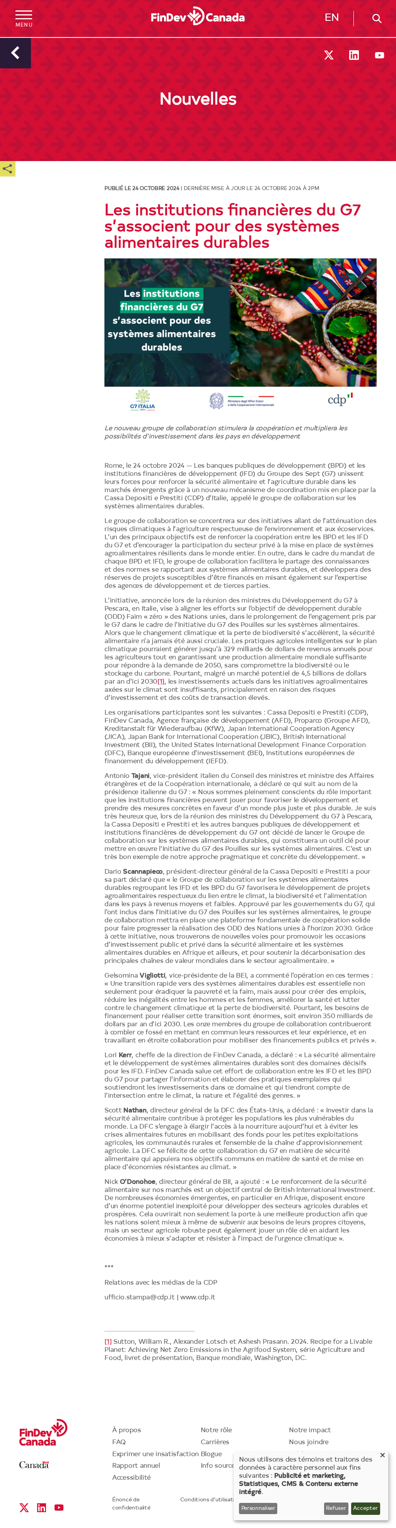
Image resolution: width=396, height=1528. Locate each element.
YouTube (379, 55)
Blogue (211, 1454)
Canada (34, 1465)
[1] (160, 682)
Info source (218, 1466)
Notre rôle (216, 1430)
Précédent (15, 52)
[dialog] (311, 1486)
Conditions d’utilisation (210, 1500)
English (331, 19)
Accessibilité (131, 1478)
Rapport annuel (136, 1466)
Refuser (336, 1508)
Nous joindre (308, 1442)
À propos (126, 1430)
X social (329, 55)
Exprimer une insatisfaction (155, 1454)
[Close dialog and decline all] (382, 1456)
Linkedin (354, 55)
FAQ (119, 1442)
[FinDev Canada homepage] (198, 16)
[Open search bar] (375, 18)
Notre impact (310, 1430)
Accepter (365, 1508)
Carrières (215, 1442)
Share (7, 169)
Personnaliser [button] (258, 1508)
